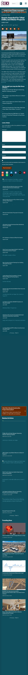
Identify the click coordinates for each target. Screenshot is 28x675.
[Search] (21, 3)
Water (8, 15)
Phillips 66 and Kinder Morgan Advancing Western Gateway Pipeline (13, 90)
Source (3, 82)
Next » (16, 333)
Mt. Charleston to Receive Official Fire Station (13, 237)
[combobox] (16, 3)
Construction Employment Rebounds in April (12, 573)
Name (3, 144)
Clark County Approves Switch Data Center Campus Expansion (13, 102)
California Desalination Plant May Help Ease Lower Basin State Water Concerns (13, 108)
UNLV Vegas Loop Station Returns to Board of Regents (13, 96)
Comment (4, 129)
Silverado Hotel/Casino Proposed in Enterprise (13, 212)
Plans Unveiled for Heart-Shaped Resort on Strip (13, 535)
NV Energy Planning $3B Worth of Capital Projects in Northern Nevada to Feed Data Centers (13, 115)
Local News (4, 15)
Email (3, 149)
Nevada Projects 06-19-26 (8, 511)
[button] (2, 29)
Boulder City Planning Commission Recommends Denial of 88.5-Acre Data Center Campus (13, 592)
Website (4, 155)
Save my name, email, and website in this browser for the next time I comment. (13, 163)
